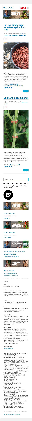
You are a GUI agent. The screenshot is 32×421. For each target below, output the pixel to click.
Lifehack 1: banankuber (9, 270)
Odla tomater (14, 84)
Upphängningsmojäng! (15, 97)
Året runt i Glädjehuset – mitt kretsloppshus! (14, 251)
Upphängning (7, 87)
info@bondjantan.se (8, 348)
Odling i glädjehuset (13, 35)
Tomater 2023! (7, 237)
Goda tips (13, 165)
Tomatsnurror (18, 86)
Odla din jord (6, 218)
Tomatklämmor (8, 86)
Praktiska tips (22, 35)
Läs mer (26, 91)
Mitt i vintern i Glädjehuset (9, 254)
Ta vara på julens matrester (10, 273)
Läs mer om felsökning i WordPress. (12, 414)
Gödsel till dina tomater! (9, 213)
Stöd (18, 165)
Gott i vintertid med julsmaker (10, 275)
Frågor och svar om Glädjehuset (11, 256)
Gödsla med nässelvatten (9, 216)
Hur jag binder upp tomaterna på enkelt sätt (14, 27)
